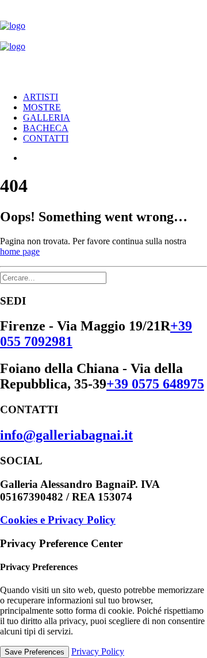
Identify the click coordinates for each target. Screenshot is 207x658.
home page (20, 251)
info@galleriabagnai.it (66, 435)
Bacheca (45, 128)
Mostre (42, 107)
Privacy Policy (97, 651)
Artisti (40, 97)
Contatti (45, 138)
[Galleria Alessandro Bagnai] (103, 41)
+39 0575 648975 (155, 383)
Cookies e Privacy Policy (58, 520)
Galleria (46, 117)
